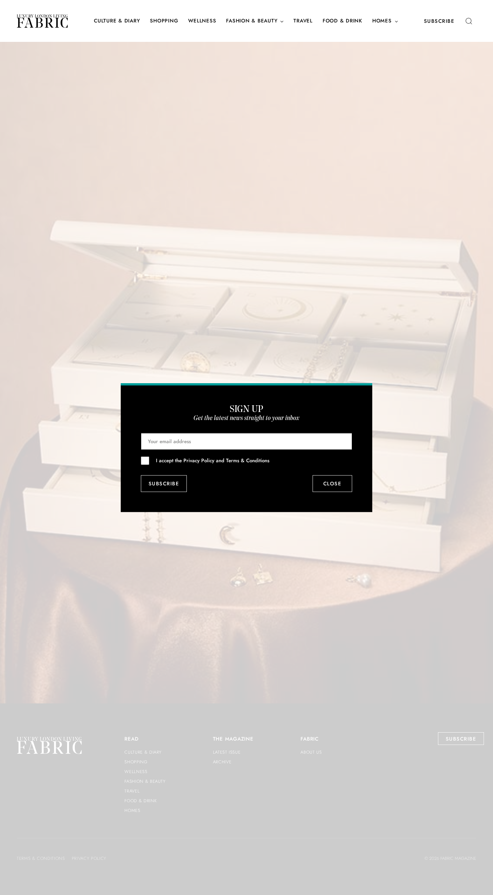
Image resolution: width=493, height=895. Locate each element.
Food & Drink (342, 21)
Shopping (164, 21)
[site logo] (42, 21)
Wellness (202, 21)
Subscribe (439, 21)
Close (332, 483)
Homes (382, 21)
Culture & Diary (117, 21)
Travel (303, 21)
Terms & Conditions (247, 460)
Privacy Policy (198, 460)
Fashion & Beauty (251, 21)
